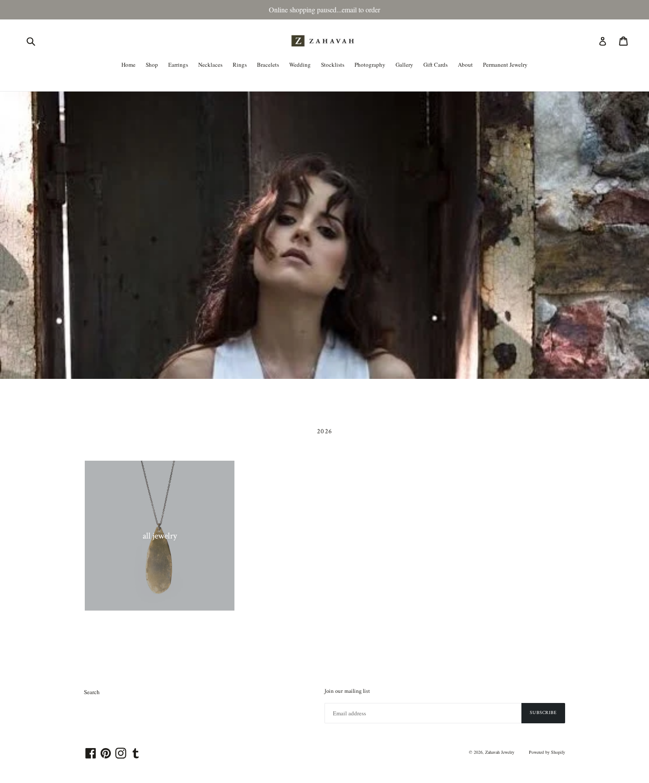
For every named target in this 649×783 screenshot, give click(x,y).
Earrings (178, 65)
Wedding (300, 65)
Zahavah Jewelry (499, 752)
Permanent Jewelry (505, 65)
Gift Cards (435, 65)
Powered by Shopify (547, 752)
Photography (370, 65)
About (465, 65)
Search (92, 692)
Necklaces (210, 65)
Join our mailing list (347, 691)
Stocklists (332, 65)
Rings (240, 65)
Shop (152, 65)
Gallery (404, 65)
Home (128, 65)
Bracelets (268, 65)
